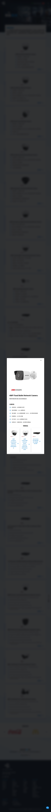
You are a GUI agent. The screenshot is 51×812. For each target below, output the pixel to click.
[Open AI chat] (48, 808)
